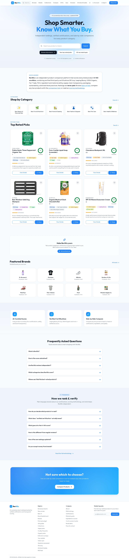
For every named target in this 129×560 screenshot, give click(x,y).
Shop (40, 172)
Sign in (104, 3)
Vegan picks (41, 528)
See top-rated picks (66, 52)
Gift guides (41, 523)
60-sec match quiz (82, 52)
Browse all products (47, 52)
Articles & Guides (82, 3)
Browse (34, 3)
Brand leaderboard (43, 516)
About (68, 509)
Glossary (40, 545)
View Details (23, 172)
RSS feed (40, 550)
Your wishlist (41, 538)
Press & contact (70, 526)
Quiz (67, 3)
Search (85, 46)
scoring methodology (77, 88)
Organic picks (42, 533)
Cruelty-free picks (43, 531)
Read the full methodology (63, 453)
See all (115, 125)
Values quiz (41, 540)
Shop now (113, 3)
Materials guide (70, 516)
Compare (55, 3)
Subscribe (115, 514)
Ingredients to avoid (71, 518)
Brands (40, 3)
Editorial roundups (43, 536)
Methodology (70, 511)
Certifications (70, 513)
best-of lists (86, 86)
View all (115, 100)
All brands (115, 262)
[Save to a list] (41, 133)
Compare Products (63, 487)
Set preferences (65, 251)
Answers (72, 3)
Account (96, 3)
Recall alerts (69, 523)
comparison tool (54, 88)
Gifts (61, 3)
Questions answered (43, 543)
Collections (47, 3)
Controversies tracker (72, 521)
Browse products (43, 509)
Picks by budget (42, 521)
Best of (40, 513)
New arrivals (41, 511)
